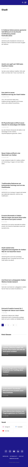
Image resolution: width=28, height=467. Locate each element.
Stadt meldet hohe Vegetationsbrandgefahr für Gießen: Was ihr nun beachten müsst (14, 249)
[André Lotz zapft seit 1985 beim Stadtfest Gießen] (14, 55)
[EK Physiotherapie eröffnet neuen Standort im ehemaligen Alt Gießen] (14, 114)
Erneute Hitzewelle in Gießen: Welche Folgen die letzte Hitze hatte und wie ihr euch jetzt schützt (14, 217)
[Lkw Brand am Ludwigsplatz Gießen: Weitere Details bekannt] (14, 271)
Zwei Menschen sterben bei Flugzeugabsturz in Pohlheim (14, 412)
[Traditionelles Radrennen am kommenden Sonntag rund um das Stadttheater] (14, 174)
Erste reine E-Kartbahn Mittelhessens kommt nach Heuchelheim (13, 391)
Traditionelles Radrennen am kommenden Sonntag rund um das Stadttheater (13, 185)
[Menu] (25, 2)
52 (13, 325)
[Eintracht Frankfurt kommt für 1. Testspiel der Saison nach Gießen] (14, 299)
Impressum (5, 456)
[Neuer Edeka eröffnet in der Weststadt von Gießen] (14, 144)
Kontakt (21, 456)
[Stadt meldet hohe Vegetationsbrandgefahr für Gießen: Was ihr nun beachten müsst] (14, 239)
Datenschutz (13, 456)
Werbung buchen (14, 458)
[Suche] (23, 2)
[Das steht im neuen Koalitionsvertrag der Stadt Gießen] (14, 83)
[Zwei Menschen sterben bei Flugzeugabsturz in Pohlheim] (14, 408)
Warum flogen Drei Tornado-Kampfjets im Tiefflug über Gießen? (13, 370)
